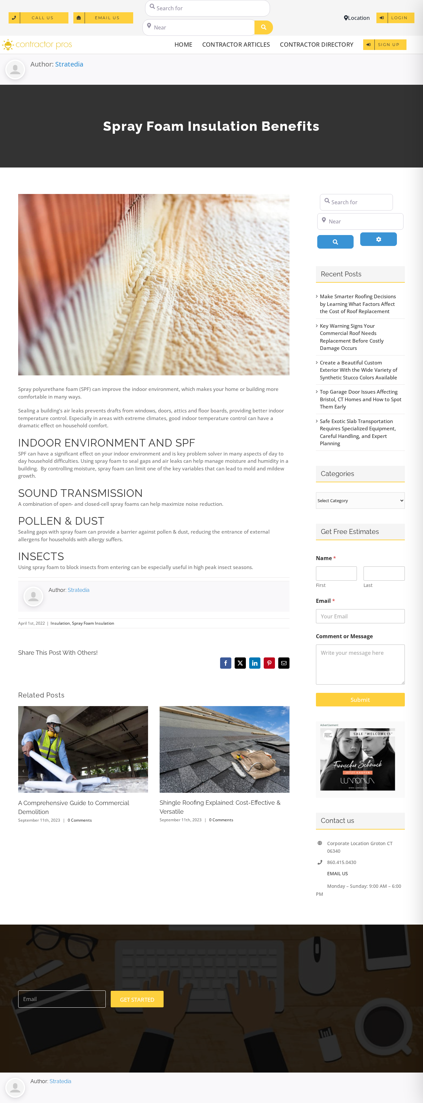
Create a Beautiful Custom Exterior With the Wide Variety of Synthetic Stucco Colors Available (358, 370)
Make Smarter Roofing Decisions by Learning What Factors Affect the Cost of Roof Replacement (358, 303)
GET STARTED (137, 999)
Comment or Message (344, 636)
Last (368, 585)
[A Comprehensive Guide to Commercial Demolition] (83, 709)
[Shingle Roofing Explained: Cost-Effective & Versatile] (224, 709)
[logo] (37, 41)
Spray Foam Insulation (93, 623)
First (321, 585)
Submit (360, 699)
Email (325, 601)
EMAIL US (337, 873)
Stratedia (69, 64)
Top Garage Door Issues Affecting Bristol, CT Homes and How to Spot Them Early (361, 399)
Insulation (60, 623)
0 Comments (80, 820)
